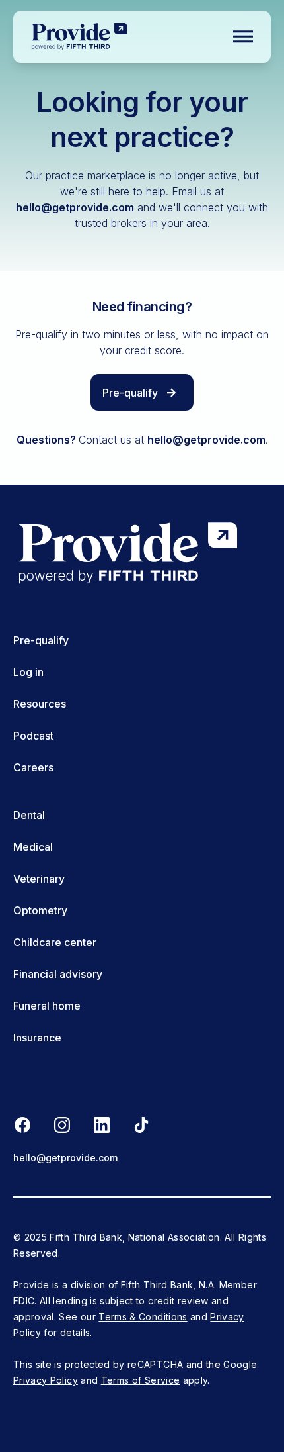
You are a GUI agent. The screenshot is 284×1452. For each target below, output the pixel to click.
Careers (33, 767)
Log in (28, 672)
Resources (39, 703)
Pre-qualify (41, 640)
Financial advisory (57, 974)
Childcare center (54, 942)
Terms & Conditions (142, 1316)
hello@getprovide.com (75, 207)
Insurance (37, 1037)
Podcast (33, 735)
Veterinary (39, 878)
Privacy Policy (45, 1380)
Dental (29, 815)
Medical (33, 846)
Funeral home (47, 1005)
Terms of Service (140, 1380)
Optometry (40, 910)
